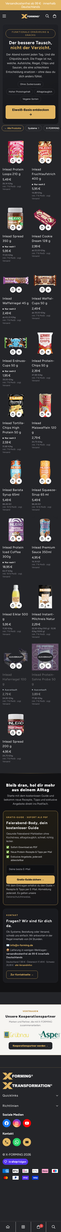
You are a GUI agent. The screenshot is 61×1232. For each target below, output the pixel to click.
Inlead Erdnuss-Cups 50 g (14, 363)
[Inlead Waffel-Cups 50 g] (45, 280)
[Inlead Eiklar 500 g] (16, 596)
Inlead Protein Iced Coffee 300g (13, 552)
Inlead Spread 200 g (13, 744)
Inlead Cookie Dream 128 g (42, 238)
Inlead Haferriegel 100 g (14, 679)
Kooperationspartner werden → (30, 1045)
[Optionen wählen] (13, 160)
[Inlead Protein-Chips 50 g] (45, 343)
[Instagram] (17, 1123)
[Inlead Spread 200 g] (16, 724)
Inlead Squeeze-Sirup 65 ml (44, 492)
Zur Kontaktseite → (22, 974)
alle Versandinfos (23, 965)
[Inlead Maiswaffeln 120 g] (45, 405)
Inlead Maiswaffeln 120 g (44, 427)
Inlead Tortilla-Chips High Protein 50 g (14, 427)
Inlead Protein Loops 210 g (13, 172)
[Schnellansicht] (19, 160)
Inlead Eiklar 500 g (15, 616)
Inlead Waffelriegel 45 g (16, 301)
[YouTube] (27, 1123)
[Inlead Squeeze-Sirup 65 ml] (45, 472)
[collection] (23, 1227)
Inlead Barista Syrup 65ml (13, 492)
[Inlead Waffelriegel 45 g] (16, 280)
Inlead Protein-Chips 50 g (43, 363)
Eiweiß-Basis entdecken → (30, 112)
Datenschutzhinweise (18, 896)
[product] (8, 1227)
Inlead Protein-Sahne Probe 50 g (44, 679)
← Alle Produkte (12, 128)
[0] (54, 16)
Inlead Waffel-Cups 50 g (43, 301)
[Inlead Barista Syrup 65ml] (16, 472)
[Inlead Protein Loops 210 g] (16, 151)
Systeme (33, 128)
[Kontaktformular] (27, 1142)
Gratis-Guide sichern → (30, 879)
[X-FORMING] (30, 16)
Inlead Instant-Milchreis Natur (43, 616)
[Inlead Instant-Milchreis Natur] (45, 596)
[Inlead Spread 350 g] (16, 218)
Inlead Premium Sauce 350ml (43, 550)
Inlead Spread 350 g (13, 238)
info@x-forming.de (21, 945)
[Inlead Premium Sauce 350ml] (45, 529)
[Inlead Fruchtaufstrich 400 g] (45, 151)
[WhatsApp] (17, 1142)
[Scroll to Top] (55, 1214)
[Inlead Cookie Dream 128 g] (45, 218)
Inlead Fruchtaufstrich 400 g (43, 174)
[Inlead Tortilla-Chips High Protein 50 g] (16, 405)
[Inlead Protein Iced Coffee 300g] (16, 529)
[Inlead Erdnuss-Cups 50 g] (16, 343)
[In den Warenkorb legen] (13, 538)
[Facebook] (7, 1123)
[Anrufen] (7, 1142)
